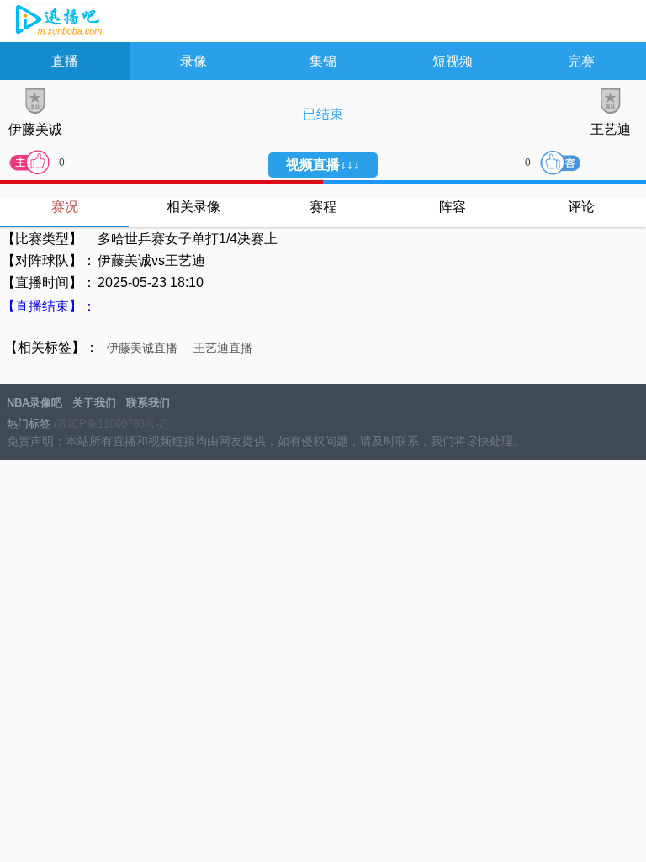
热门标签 (28, 424)
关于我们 (94, 402)
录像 (193, 61)
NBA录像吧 (56, 21)
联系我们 (148, 402)
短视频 (452, 61)
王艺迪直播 (222, 347)
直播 (64, 61)
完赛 (581, 61)
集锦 (323, 61)
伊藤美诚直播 (142, 347)
